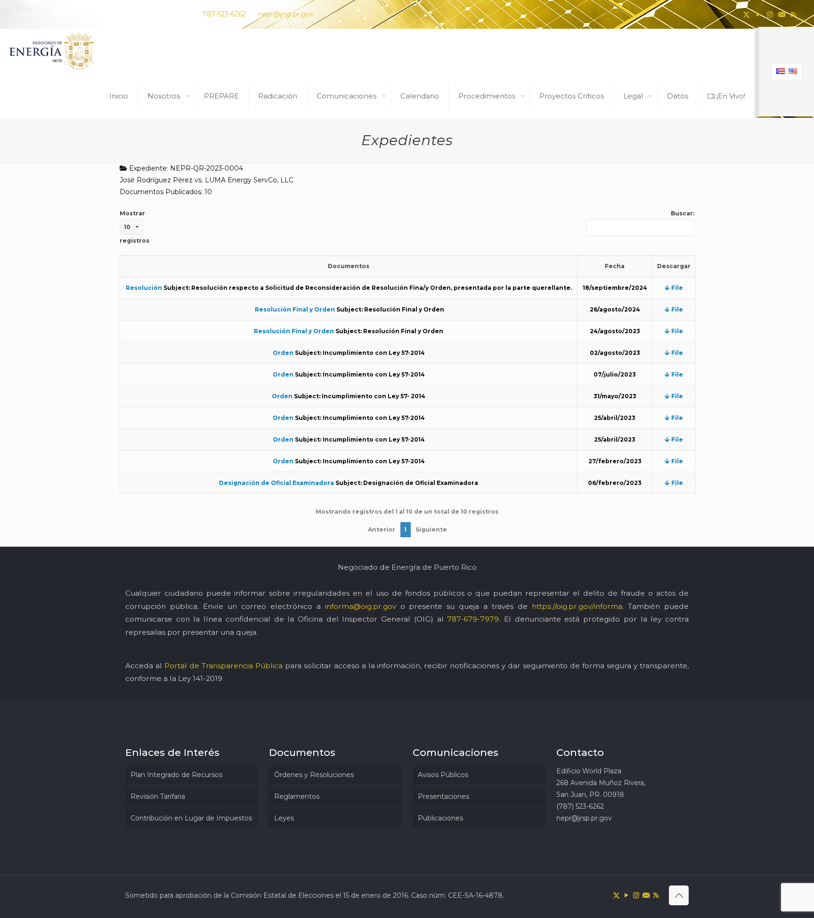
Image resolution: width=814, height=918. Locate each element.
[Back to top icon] (679, 895)
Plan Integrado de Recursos (176, 774)
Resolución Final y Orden (294, 309)
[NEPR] (52, 51)
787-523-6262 (224, 14)
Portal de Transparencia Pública (223, 665)
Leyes (284, 818)
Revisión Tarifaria (157, 796)
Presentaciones (443, 796)
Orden (283, 352)
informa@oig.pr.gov (360, 606)
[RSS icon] (793, 14)
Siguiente (431, 529)
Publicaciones (440, 818)
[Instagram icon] (769, 14)
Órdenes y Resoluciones (314, 774)
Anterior (381, 529)
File (676, 287)
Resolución (144, 287)
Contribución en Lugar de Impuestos (191, 818)
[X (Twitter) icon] (746, 14)
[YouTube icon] (758, 14)
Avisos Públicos (443, 774)
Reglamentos (296, 796)
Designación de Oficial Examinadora (276, 482)
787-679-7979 (473, 619)
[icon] (781, 14)
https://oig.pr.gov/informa (577, 606)
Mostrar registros (134, 227)
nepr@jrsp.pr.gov (286, 14)
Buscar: (682, 213)
